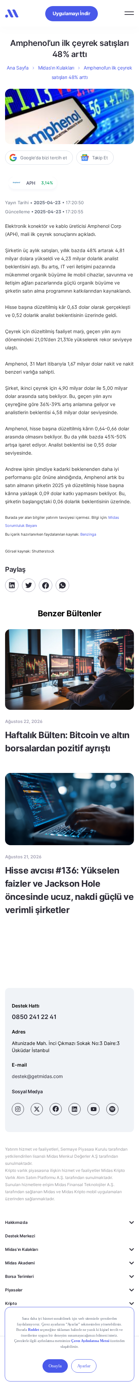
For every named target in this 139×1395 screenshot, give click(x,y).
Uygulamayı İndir (71, 13)
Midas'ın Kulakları (21, 1249)
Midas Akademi (20, 1262)
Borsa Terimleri (19, 1276)
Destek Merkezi (20, 1235)
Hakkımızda (16, 1222)
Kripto (11, 1303)
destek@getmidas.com (37, 1076)
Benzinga (88, 534)
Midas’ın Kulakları (56, 68)
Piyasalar (14, 1289)
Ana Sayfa (17, 68)
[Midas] (12, 13)
